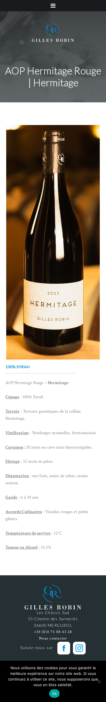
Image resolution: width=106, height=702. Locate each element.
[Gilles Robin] (53, 32)
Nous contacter (53, 638)
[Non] (99, 681)
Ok (54, 693)
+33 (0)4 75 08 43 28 (53, 631)
